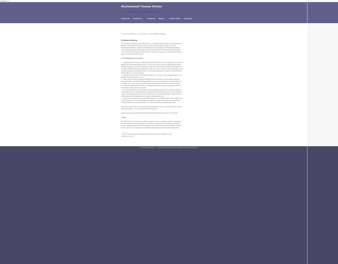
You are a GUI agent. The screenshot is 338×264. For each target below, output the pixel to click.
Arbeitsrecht (125, 18)
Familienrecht (137, 18)
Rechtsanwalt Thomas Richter (141, 6)
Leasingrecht (151, 18)
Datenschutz (188, 18)
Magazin (161, 18)
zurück (123, 34)
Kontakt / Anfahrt (174, 18)
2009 (169, 134)
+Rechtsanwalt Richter (192, 147)
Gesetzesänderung (127, 136)
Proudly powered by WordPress (148, 147)
